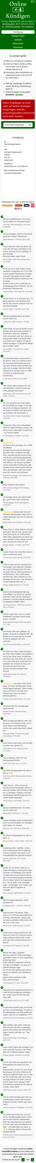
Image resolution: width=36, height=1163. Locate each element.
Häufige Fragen (18, 35)
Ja (23, 1160)
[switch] (33, 2)
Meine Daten (18, 43)
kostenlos (30, 26)
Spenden (18, 39)
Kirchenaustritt (8, 24)
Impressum (18, 47)
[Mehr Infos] (21, 69)
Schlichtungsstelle (12, 26)
